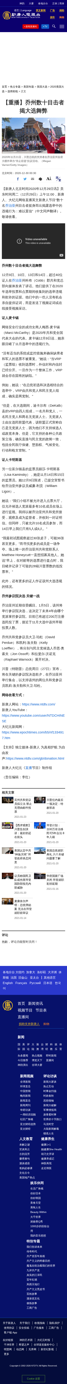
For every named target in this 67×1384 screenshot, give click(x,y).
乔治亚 (10, 205)
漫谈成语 (24, 1163)
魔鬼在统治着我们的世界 (41, 1265)
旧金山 (22, 977)
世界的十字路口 (52, 1119)
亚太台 (34, 977)
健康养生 (48, 1139)
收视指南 (39, 1322)
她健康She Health (51, 1149)
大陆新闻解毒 (51, 1128)
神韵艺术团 (26, 1339)
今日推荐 (23, 1060)
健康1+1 (46, 1144)
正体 (54, 3)
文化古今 (24, 1172)
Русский (35, 983)
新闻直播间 (31, 26)
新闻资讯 (35, 1003)
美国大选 (42, 86)
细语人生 (48, 1133)
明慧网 (8, 1349)
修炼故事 (32, 1303)
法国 (14, 977)
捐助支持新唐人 (29, 1023)
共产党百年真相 (36, 1256)
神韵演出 (23, 1064)
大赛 (31, 3)
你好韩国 (35, 1198)
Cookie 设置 (33, 1378)
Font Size (49, 178)
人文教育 (26, 1139)
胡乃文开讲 (47, 1153)
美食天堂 (35, 1202)
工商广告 (32, 1307)
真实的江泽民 (34, 1274)
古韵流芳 (24, 1153)
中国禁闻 (25, 1091)
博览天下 (37, 1060)
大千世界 (35, 1216)
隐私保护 (54, 1322)
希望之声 (24, 1344)
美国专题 (28, 86)
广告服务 (39, 1327)
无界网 (32, 1349)
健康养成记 (47, 1158)
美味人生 (35, 1207)
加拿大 (30, 972)
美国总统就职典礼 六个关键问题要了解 (55, 854)
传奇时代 (32, 1251)
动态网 (20, 1349)
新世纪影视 (47, 1349)
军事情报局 (49, 1109)
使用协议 (9, 1327)
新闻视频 (27, 1076)
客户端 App (10, 1332)
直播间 (23, 1017)
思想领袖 (48, 1100)
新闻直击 (25, 1100)
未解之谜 (24, 1144)
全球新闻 (25, 1081)
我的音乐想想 (38, 1235)
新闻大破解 (49, 1105)
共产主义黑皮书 (36, 1289)
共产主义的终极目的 (38, 1260)
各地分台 (43, 3)
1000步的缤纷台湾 (39, 1228)
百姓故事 (32, 1293)
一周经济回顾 (28, 1114)
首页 (4, 86)
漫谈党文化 (33, 1298)
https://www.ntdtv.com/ (38, 704)
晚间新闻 (25, 1095)
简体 (61, 3)
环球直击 (25, 1086)
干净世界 (9, 1344)
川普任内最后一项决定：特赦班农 (55, 803)
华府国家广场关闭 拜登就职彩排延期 (55, 879)
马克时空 (48, 1124)
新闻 (21, 1037)
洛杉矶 (41, 972)
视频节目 (25, 1010)
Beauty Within (38, 1212)
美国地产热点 (27, 1177)
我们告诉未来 (34, 1246)
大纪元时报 (43, 1339)
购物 (46, 1023)
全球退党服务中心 (44, 1344)
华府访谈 (25, 1109)
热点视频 (37, 1055)
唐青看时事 (49, 1114)
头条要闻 (23, 1055)
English (8, 983)
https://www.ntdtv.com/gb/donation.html (35, 758)
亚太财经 (25, 1128)
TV (45, 26)
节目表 (41, 1010)
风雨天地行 (33, 1284)
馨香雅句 (24, 1158)
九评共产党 (33, 1270)
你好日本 (35, 1193)
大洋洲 (52, 972)
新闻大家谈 (49, 1081)
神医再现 (46, 1163)
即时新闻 (51, 1055)
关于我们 (25, 1322)
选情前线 (12, 91)
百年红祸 (32, 1279)
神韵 (22, 3)
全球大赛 (37, 1064)
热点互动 (48, 1086)
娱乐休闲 (37, 1183)
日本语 (47, 983)
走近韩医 (46, 1168)
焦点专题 (15, 86)
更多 (6, 1353)
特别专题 (33, 1241)
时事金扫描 (49, 1091)
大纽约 (19, 972)
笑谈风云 (24, 1149)
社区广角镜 (26, 1119)
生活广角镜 (36, 1188)
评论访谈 (50, 1076)
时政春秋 (48, 1095)
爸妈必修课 (25, 1168)
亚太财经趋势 (28, 1124)
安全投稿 (24, 1327)
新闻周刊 (25, 1105)
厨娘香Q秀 (36, 1221)
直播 (28, 768)
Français (21, 983)
